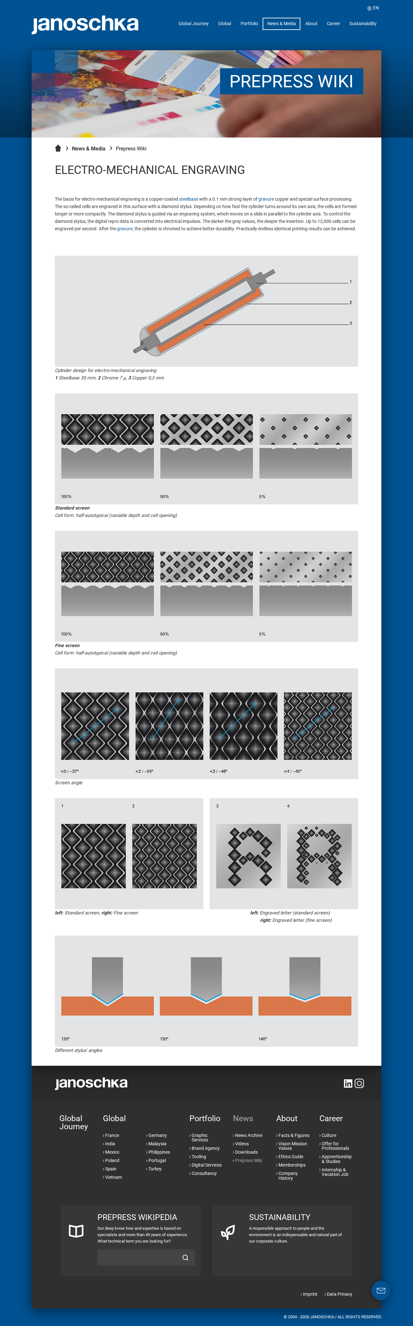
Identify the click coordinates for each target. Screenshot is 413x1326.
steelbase (188, 199)
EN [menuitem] (376, 8)
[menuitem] (194, 24)
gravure (266, 199)
